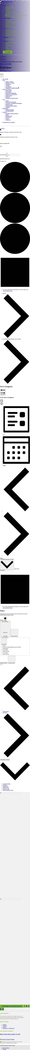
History (7, 43)
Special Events (6, 651)
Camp (4, 645)
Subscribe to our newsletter (9, 122)
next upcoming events (7, 290)
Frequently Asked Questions (12, 42)
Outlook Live (6, 787)
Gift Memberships (10, 39)
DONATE (8, 29)
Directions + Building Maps (12, 13)
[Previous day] (16, 511)
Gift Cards (17, 0)
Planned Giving (9, 33)
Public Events (9, 19)
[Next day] (16, 555)
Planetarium (8, 9)
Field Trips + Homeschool (11, 23)
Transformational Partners (11, 34)
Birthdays (8, 25)
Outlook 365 (5, 786)
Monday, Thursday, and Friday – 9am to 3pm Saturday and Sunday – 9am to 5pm (16, 15)
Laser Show (5, 650)
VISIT (4, 5)
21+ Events (5, 652)
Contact (4, 1024)
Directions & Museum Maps (7, 1039)
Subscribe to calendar (5, 759)
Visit (4, 80)
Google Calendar (6, 783)
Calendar (8, 10)
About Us (5, 41)
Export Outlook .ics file (8, 790)
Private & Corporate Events (12, 27)
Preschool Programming (11, 22)
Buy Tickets (7, 52)
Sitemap (4, 1049)
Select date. (16, 568)
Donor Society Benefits (11, 30)
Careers (7, 48)
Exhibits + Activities (10, 8)
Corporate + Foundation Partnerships (14, 32)
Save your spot (7, 71)
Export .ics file (6, 789)
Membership (5, 37)
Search (2, 64)
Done (2, 620)
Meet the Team (9, 45)
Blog (7, 47)
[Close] (6, 153)
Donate (7, 100)
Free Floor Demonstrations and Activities (12, 647)
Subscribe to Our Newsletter (25, 0)
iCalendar (5, 785)
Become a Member (10, 38)
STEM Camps (9, 24)
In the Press (8, 46)
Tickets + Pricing (9, 6)
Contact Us (8, 50)
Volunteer (8, 36)
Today (1, 558)
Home (4, 56)
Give (4, 28)
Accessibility (8, 11)
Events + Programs (7, 18)
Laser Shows (8, 20)
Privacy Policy (6, 1048)
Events (4, 59)
